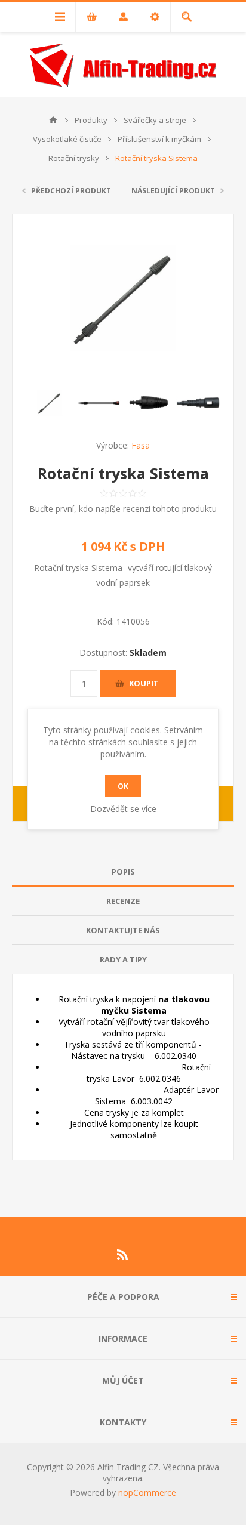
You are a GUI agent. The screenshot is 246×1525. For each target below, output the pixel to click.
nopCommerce (147, 1492)
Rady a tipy (123, 959)
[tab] (123, 872)
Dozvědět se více (123, 808)
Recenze (123, 901)
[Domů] (53, 119)
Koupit (144, 683)
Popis (123, 871)
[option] (49, 403)
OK (123, 786)
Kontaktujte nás (123, 930)
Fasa (140, 445)
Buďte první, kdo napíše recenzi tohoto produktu (123, 508)
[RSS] (123, 1254)
